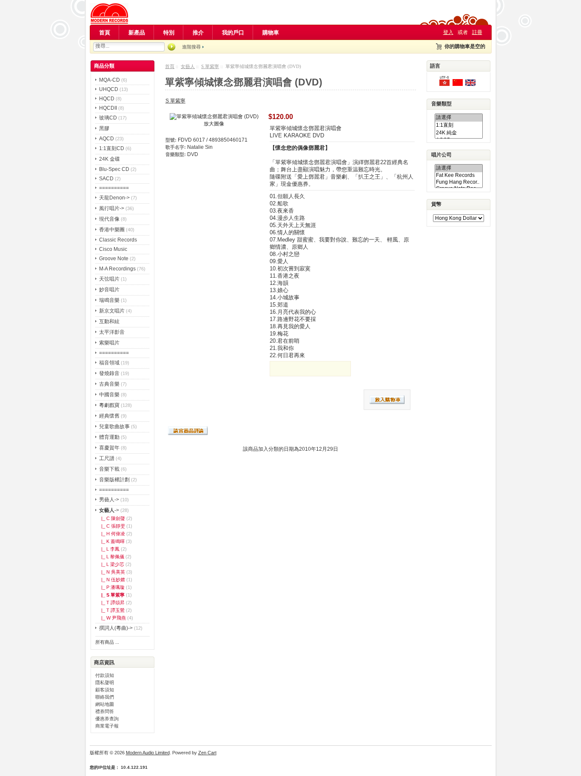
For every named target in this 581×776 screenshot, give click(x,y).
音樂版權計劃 (114, 480)
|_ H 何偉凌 (112, 533)
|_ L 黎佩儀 (111, 556)
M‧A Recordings (117, 269)
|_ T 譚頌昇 (112, 602)
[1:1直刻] (458, 125)
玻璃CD (108, 118)
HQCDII (108, 108)
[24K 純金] (458, 133)
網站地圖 (104, 704)
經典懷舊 (109, 416)
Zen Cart (207, 752)
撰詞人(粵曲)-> (116, 628)
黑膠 (104, 128)
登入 (448, 32)
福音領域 (109, 363)
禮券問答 (104, 711)
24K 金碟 (109, 159)
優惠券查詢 (107, 718)
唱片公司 (441, 155)
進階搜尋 (191, 46)
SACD (106, 179)
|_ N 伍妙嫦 (112, 579)
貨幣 (436, 205)
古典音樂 (109, 384)
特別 (168, 32)
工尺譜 (106, 458)
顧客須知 (104, 689)
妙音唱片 (109, 290)
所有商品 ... (107, 642)
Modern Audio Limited (148, 752)
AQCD (106, 139)
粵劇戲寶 (109, 405)
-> (109, 510)
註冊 (477, 32)
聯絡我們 (104, 696)
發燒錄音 (109, 373)
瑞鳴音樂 (109, 300)
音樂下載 (109, 469)
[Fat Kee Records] (458, 175)
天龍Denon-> (114, 198)
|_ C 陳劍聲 (112, 518)
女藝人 (188, 66)
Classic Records (118, 240)
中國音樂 (109, 395)
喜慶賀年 (109, 448)
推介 (198, 32)
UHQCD (108, 89)
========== (114, 188)
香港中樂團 (112, 230)
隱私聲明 (104, 682)
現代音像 (109, 219)
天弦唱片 (109, 279)
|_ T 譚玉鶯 (112, 610)
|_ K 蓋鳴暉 (112, 541)
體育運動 (109, 437)
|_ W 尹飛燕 (112, 617)
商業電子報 (107, 725)
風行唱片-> (111, 208)
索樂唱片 (109, 343)
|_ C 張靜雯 (112, 526)
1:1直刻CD (111, 148)
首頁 (104, 32)
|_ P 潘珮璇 (112, 587)
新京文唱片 (112, 311)
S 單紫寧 (210, 66)
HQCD (106, 99)
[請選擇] (458, 118)
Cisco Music (113, 249)
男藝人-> (109, 500)
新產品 (136, 32)
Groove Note (113, 259)
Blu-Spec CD (114, 169)
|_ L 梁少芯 (111, 564)
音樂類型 (441, 104)
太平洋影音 (112, 332)
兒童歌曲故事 (114, 426)
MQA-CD (109, 80)
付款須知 (104, 675)
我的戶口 (233, 32)
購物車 (270, 32)
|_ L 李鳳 (109, 548)
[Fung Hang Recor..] (458, 182)
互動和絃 (109, 321)
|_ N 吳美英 (112, 571)
